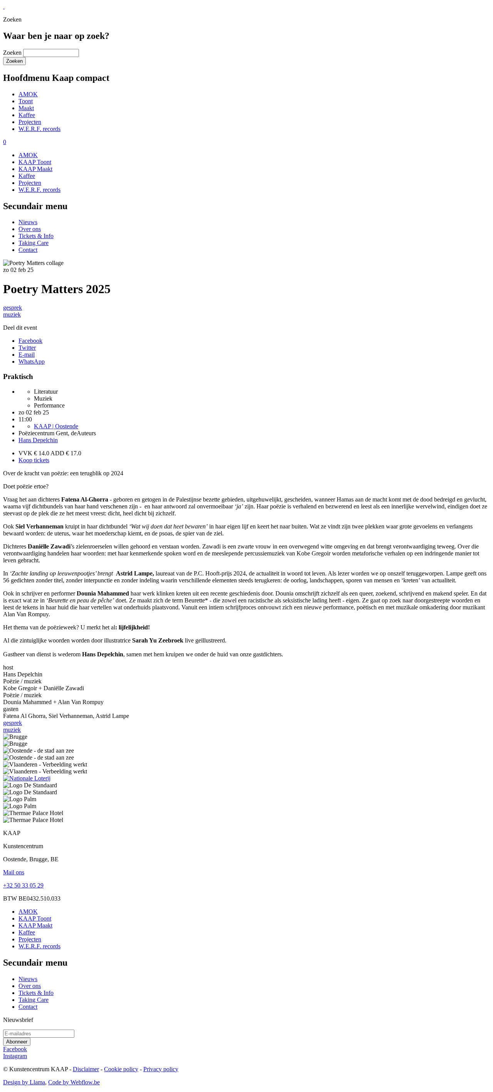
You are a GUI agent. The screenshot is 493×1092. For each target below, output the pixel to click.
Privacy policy (160, 1069)
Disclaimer (86, 1069)
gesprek (12, 307)
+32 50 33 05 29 (23, 885)
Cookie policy (121, 1069)
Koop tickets (33, 460)
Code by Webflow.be (74, 1082)
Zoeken (12, 52)
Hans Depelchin (38, 440)
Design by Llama (24, 1082)
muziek (12, 314)
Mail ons (13, 872)
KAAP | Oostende (56, 426)
